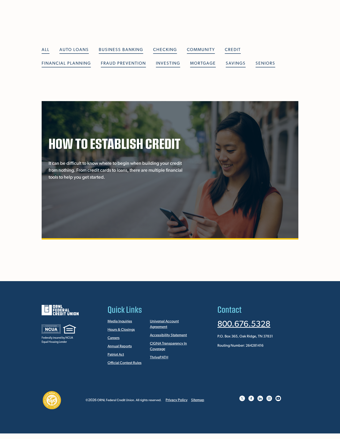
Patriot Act (116, 355)
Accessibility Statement (168, 335)
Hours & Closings (121, 330)
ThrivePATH (159, 357)
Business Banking (121, 50)
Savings (236, 64)
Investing (168, 64)
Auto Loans (74, 50)
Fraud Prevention (123, 64)
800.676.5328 (243, 324)
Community (201, 50)
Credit (233, 50)
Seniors (265, 64)
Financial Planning (66, 64)
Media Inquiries (120, 321)
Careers (114, 338)
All (45, 50)
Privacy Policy (177, 400)
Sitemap (197, 400)
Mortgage (203, 64)
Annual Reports (120, 346)
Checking (165, 50)
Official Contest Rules (125, 363)
